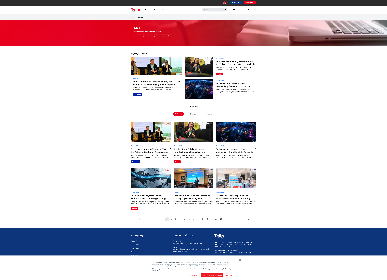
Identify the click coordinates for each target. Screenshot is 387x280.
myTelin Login (235, 2)
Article (140, 17)
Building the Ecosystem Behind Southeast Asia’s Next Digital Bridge (149, 197)
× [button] (240, 259)
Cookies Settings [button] (195, 275)
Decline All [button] (229, 275)
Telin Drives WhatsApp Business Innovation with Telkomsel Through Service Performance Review (233, 197)
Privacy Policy (200, 266)
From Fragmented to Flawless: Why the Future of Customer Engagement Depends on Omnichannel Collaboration (154, 83)
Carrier (209, 114)
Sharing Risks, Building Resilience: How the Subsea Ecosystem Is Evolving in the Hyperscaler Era (236, 63)
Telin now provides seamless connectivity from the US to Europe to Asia (234, 85)
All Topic (178, 114)
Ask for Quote (250, 2)
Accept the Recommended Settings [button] (212, 275)
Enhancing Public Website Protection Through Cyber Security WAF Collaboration (192, 197)
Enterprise (194, 114)
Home (133, 17)
